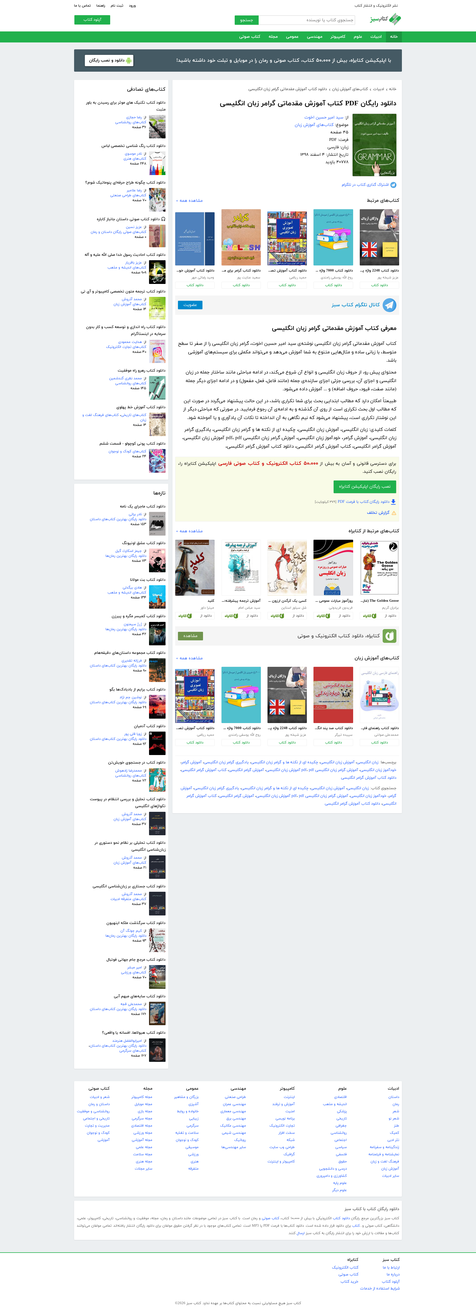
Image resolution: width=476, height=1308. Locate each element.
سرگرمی (192, 1125)
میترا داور (207, 608)
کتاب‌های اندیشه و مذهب (126, 267)
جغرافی (341, 1125)
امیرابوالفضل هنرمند (127, 1040)
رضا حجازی (134, 117)
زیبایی (194, 1118)
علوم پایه (340, 1183)
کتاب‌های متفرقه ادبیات (128, 899)
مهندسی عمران (234, 1104)
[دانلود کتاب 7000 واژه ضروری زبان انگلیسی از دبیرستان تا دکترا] (333, 237)
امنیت (290, 1111)
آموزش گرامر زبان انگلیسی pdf (329, 770)
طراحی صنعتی (235, 1097)
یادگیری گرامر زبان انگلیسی (226, 762)
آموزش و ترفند (283, 1104)
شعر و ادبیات (100, 1097)
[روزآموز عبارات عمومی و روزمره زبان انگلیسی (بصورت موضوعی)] (333, 568)
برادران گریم (390, 608)
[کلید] (195, 568)
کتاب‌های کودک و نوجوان (127, 451)
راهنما (100, 5)
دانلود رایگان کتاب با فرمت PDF (364, 501)
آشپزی (193, 1104)
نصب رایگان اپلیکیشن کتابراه (365, 487)
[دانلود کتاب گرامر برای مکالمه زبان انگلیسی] (241, 237)
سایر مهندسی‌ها (233, 1147)
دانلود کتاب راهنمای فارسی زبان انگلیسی (379, 728)
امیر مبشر (134, 967)
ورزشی (193, 1154)
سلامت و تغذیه (187, 1132)
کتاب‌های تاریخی (133, 415)
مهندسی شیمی (234, 1132)
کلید (211, 600)
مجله (273, 37)
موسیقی (192, 1147)
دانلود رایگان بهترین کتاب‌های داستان (118, 519)
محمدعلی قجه (131, 1004)
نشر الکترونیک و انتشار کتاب (376, 5)
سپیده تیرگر (344, 735)
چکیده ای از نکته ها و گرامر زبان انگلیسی (284, 762)
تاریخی (341, 1118)
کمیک (394, 1132)
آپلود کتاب (92, 19)
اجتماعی (340, 1140)
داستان (393, 1097)
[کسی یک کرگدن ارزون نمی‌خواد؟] (287, 568)
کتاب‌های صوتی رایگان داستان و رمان (118, 232)
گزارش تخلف (378, 513)
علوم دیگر (339, 1190)
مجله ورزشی (142, 1132)
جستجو (246, 20)
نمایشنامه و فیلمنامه (383, 1154)
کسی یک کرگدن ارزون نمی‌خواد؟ (287, 600)
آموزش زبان (390, 1168)
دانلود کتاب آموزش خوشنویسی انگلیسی (194, 270)
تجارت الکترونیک (282, 1125)
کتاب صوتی (249, 37)
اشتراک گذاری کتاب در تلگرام (365, 184)
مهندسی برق (236, 1118)
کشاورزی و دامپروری (332, 1175)
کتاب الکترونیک (345, 1267)
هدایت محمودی (130, 342)
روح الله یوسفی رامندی (337, 277)
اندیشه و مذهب (335, 1104)
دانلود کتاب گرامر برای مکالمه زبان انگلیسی (241, 270)
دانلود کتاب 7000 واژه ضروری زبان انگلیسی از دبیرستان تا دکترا (333, 270)
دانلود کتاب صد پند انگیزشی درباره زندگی (333, 728)
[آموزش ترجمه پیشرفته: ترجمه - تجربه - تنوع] (241, 568)
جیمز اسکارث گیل (128, 551)
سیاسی (341, 1147)
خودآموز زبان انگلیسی (378, 770)
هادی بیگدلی (132, 587)
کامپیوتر (338, 37)
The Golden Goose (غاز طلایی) (379, 600)
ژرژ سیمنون (133, 624)
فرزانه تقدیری (131, 660)
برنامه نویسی (285, 1118)
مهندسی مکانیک (233, 1125)
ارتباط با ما (391, 1267)
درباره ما (393, 1274)
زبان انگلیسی (367, 762)
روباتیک (240, 1140)
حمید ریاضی (297, 277)
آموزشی (104, 1140)
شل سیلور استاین (293, 608)
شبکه (290, 1140)
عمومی (292, 37)
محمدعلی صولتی (386, 735)
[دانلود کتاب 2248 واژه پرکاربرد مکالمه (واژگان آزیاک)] (379, 237)
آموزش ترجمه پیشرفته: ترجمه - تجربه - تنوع (241, 600)
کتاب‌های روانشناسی (130, 122)
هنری (195, 1161)
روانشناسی (339, 1132)
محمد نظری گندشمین (125, 378)
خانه (394, 37)
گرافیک (289, 1154)
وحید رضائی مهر (202, 277)
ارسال (301, 1233)
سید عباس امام (249, 608)
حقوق (343, 1161)
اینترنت (289, 1097)
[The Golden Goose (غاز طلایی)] (379, 568)
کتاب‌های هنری (134, 158)
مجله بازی (145, 1111)
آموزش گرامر (192, 762)
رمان (396, 1104)
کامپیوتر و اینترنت (281, 1161)
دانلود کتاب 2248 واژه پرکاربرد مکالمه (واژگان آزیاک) (379, 270)
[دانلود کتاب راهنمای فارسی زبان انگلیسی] (379, 695)
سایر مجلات (143, 1168)
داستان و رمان (99, 1104)
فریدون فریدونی (341, 608)
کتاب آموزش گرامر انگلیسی (203, 770)
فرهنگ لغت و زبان (384, 1161)
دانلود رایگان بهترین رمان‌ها (126, 556)
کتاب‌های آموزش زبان (129, 304)
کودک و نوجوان (187, 1140)
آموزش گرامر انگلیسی (246, 770)
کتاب (356, 1225)
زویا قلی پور (133, 734)
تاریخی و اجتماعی (96, 1118)
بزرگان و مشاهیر (186, 1097)
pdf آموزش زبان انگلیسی (290, 770)
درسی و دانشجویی (333, 1168)
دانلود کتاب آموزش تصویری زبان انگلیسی (287, 270)
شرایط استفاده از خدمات (380, 1288)
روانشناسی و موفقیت (93, 1111)
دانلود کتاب (379, 285)
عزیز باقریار (133, 262)
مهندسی (314, 37)
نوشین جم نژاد (131, 697)
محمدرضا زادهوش (128, 770)
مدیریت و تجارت (97, 1125)
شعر (396, 1111)
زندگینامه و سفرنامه (384, 1147)
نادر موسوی (133, 153)
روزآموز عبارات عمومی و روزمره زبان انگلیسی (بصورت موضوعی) (333, 600)
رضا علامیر (134, 190)
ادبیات (376, 37)
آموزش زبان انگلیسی (337, 762)
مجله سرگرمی (142, 1118)
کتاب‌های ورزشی (133, 972)
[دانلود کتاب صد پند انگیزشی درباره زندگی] (333, 695)
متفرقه (193, 1168)
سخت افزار (286, 1132)
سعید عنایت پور (248, 277)
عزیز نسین (134, 227)
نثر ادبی (393, 1140)
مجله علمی (144, 1147)
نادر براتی (135, 514)
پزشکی (342, 1111)
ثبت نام (117, 5)
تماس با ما (82, 5)
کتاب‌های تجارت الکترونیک (126, 347)
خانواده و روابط (188, 1111)
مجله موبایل (143, 1104)
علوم (358, 37)
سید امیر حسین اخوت (324, 117)
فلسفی (341, 1154)
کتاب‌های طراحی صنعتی (128, 195)
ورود (132, 5)
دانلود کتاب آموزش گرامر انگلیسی (368, 777)
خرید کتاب (349, 1281)
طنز (396, 1125)
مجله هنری (144, 1161)
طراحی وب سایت (282, 1147)
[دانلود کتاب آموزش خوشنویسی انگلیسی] (195, 238)
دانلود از (390, 615)
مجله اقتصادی (141, 1125)
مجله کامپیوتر (141, 1097)
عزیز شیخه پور (388, 277)
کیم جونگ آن (131, 930)
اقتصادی (340, 1097)
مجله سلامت (142, 1154)
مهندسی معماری (233, 1111)
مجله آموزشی (142, 1140)
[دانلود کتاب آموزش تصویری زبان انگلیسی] (287, 238)
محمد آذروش (132, 299)
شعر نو (394, 1118)
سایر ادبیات (390, 1175)
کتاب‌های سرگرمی (132, 1050)
